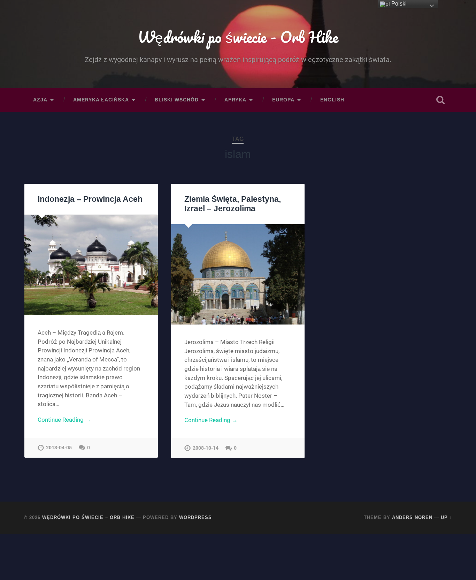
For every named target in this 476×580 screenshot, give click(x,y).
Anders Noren (412, 517)
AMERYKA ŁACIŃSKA (101, 99)
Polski (398, 4)
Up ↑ (446, 517)
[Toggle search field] (440, 100)
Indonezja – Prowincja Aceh (90, 199)
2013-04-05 (59, 448)
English (332, 99)
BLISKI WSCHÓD (177, 99)
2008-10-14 (205, 448)
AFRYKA (235, 99)
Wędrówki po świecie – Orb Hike (88, 517)
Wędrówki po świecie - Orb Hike (238, 36)
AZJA (40, 99)
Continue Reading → (64, 419)
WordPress (195, 517)
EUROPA (283, 99)
